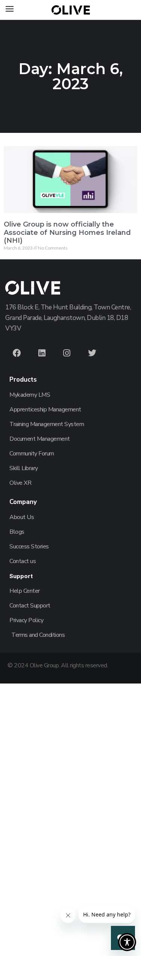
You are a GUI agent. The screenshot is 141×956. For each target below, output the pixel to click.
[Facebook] (17, 353)
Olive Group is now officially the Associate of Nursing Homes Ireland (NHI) (67, 232)
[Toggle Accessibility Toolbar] (127, 942)
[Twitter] (92, 353)
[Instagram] (67, 353)
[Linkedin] (42, 353)
